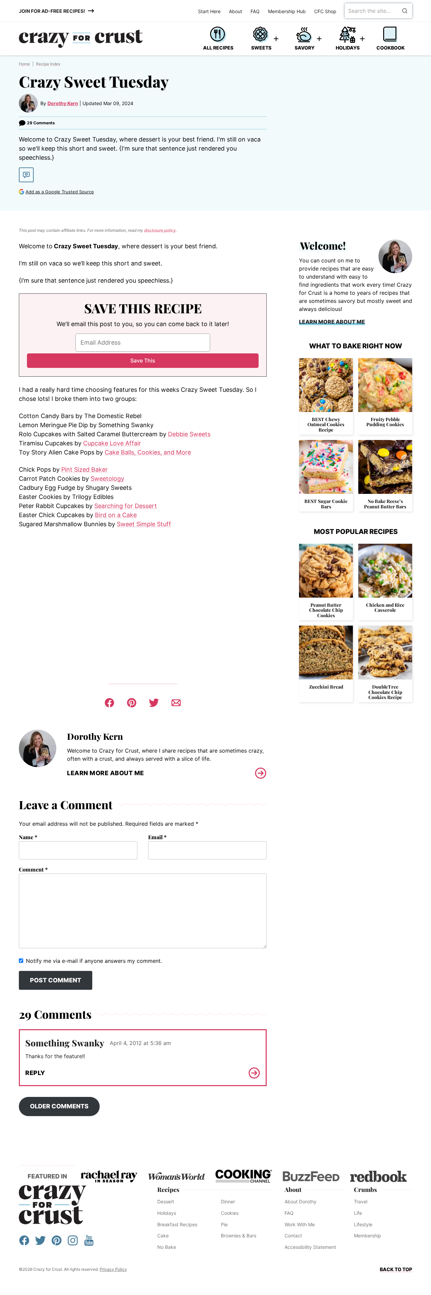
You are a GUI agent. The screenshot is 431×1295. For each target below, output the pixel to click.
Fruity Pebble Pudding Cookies (385, 422)
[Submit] (404, 10)
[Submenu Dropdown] (276, 39)
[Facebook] (24, 1243)
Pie (224, 1224)
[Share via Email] (176, 702)
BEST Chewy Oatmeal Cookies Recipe (325, 424)
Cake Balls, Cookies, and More (148, 452)
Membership (367, 1235)
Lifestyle (363, 1224)
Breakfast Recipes (177, 1224)
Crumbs (365, 1190)
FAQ (255, 11)
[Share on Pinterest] (131, 702)
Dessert (165, 1201)
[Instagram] (72, 1243)
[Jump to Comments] (26, 174)
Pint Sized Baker (84, 469)
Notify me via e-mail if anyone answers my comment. (94, 960)
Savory (304, 48)
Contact (293, 1235)
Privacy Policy (113, 1269)
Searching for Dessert (125, 505)
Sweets (261, 48)
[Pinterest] (56, 1243)
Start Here (209, 11)
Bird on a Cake (116, 514)
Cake (163, 1235)
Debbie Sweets (189, 434)
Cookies (229, 1213)
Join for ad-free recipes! (52, 11)
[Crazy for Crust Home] (81, 39)
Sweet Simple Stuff (144, 524)
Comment (33, 869)
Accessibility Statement (310, 1247)
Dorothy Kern (62, 103)
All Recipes (218, 48)
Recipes (168, 1190)
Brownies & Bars (238, 1235)
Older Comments (59, 1106)
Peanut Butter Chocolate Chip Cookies (326, 610)
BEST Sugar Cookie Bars (325, 503)
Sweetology (107, 478)
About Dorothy (301, 1201)
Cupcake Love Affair (112, 443)
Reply (35, 1072)
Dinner (228, 1201)
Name (28, 837)
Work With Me (300, 1224)
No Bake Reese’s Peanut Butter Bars (385, 503)
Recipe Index (48, 63)
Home (24, 63)
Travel (360, 1201)
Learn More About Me (105, 773)
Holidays (348, 48)
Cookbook (390, 48)
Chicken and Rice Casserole (385, 607)
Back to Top (396, 1269)
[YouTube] (89, 1243)
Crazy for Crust (52, 1204)
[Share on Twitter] (153, 702)
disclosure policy (160, 230)
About (235, 11)
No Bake (166, 1247)
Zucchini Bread (326, 687)
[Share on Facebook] (109, 702)
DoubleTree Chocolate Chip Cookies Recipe (385, 692)
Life (358, 1213)
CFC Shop (325, 11)
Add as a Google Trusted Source (60, 191)
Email (157, 837)
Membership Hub (287, 11)
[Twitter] (40, 1243)
